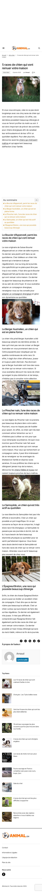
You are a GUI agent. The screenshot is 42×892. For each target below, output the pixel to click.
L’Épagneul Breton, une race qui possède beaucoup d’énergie (20, 226)
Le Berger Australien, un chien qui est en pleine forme (20, 210)
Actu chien (12, 55)
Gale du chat (17, 783)
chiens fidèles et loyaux (24, 470)
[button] (3, 48)
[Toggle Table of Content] (35, 200)
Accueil (4, 55)
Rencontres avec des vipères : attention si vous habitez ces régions (24, 815)
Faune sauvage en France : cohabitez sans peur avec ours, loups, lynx (24, 771)
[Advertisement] (21, 22)
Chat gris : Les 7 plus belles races (25, 695)
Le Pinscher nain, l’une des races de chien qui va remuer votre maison (20, 215)
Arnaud (20, 653)
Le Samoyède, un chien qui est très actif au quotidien (20, 221)
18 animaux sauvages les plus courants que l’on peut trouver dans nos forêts (26, 726)
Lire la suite (22, 659)
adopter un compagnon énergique (17, 294)
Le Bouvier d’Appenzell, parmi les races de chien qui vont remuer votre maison (20, 204)
